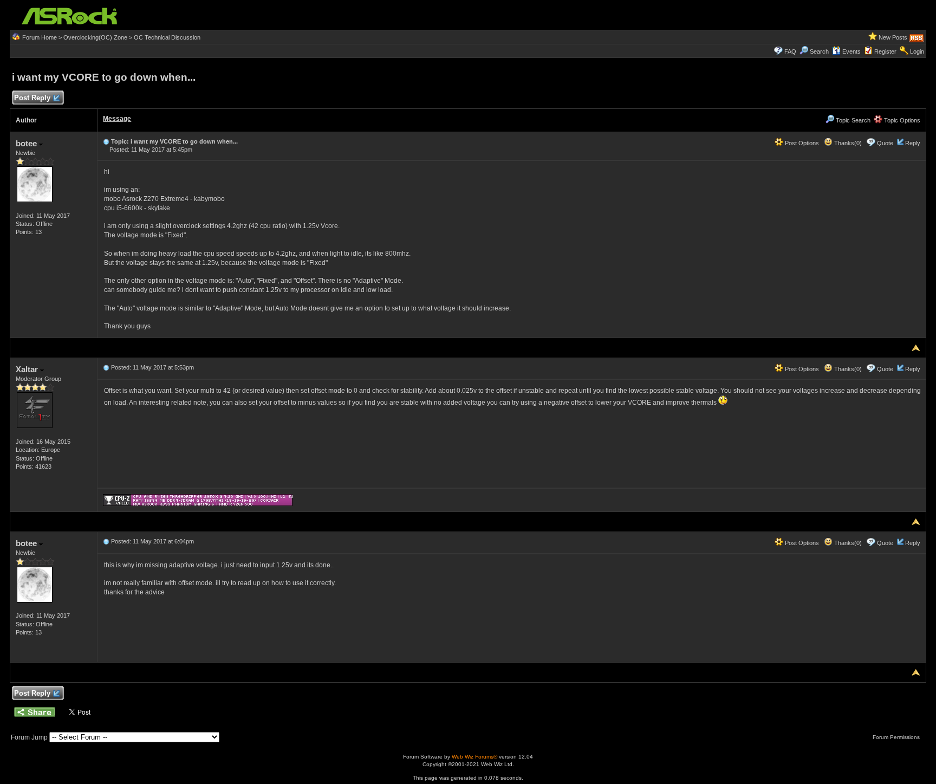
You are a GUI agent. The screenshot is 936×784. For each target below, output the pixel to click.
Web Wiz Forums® (474, 757)
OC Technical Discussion (167, 37)
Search (819, 51)
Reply (912, 143)
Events (851, 51)
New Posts (893, 37)
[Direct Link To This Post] (106, 141)
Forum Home (39, 37)
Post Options (801, 143)
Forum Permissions (897, 737)
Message (117, 118)
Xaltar (28, 369)
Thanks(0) (847, 143)
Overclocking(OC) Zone (95, 37)
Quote (885, 143)
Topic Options (901, 120)
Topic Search (852, 120)
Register (885, 51)
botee (27, 143)
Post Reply (32, 98)
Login (917, 51)
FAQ (790, 51)
